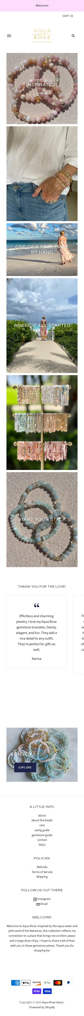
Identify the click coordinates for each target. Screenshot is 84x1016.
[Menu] (9, 36)
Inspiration (42, 84)
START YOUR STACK (42, 519)
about (42, 815)
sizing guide (42, 830)
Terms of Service (42, 872)
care (42, 825)
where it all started (42, 325)
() (67, 16)
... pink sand (42, 93)
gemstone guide (42, 835)
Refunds (42, 867)
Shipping (42, 877)
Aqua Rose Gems (53, 1002)
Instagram (44, 899)
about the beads (42, 820)
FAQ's (42, 845)
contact (42, 840)
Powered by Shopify (42, 1007)
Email (44, 904)
